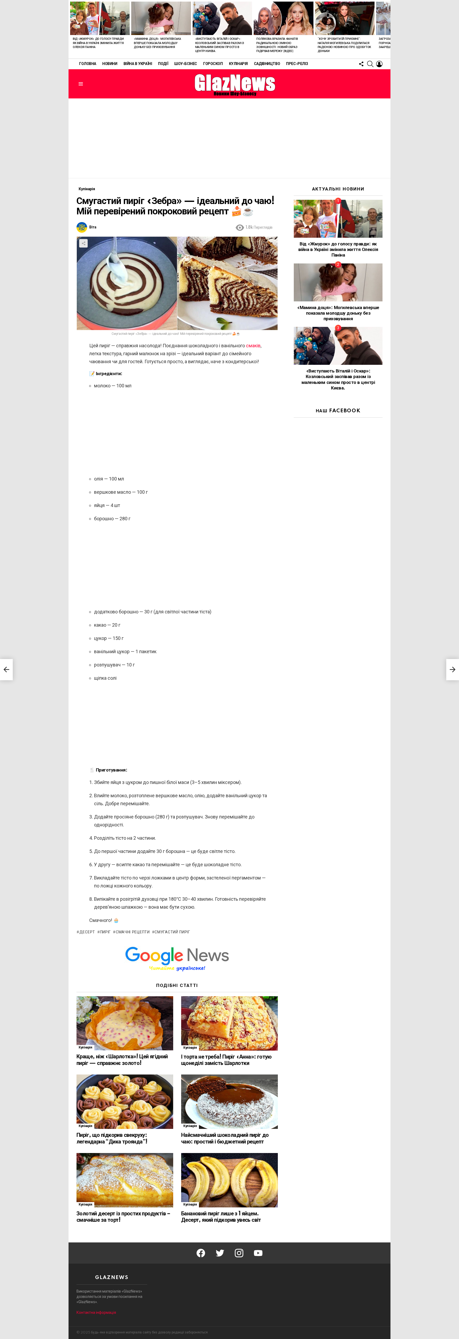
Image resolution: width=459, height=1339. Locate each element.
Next (387, 29)
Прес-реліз (297, 64)
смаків (253, 345)
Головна (87, 64)
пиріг (105, 932)
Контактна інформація (96, 1312)
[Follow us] (361, 64)
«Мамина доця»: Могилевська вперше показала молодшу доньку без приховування (157, 43)
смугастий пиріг (172, 932)
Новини (109, 64)
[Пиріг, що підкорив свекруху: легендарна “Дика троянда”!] (124, 1101)
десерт (87, 932)
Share (83, 243)
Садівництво (267, 64)
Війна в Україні (138, 64)
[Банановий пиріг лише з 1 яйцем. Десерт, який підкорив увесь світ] (229, 1180)
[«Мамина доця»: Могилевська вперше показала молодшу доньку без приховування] (161, 18)
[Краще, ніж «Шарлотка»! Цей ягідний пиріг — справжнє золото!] (124, 1023)
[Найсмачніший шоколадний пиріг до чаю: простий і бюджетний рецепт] (229, 1101)
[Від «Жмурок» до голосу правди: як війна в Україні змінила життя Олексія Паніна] (100, 18)
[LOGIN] (379, 64)
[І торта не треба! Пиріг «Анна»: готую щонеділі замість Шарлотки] (229, 1023)
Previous (71, 29)
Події (163, 64)
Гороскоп (213, 64)
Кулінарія (238, 64)
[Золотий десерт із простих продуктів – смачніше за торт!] (124, 1180)
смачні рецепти (133, 932)
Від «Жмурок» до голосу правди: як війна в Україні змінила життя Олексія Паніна (99, 43)
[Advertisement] (229, 138)
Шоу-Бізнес (185, 64)
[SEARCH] (370, 64)
